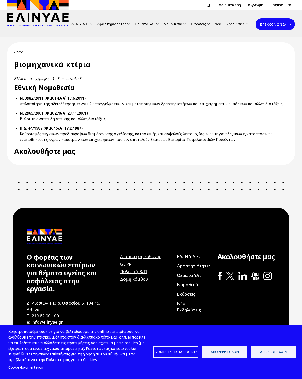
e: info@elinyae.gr (45, 322)
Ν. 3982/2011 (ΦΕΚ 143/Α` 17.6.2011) (53, 98)
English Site (280, 5)
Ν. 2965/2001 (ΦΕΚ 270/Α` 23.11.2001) (54, 113)
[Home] (39, 13)
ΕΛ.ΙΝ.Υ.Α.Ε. (79, 23)
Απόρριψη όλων (225, 352)
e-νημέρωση (230, 5)
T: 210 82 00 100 (43, 316)
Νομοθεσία (173, 23)
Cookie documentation (25, 367)
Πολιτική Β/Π (133, 271)
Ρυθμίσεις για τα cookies (176, 352)
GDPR (125, 264)
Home (18, 52)
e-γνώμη (255, 5)
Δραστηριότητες (111, 23)
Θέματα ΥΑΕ (145, 23)
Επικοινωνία (273, 24)
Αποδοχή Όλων (273, 352)
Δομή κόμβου (134, 279)
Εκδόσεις (198, 23)
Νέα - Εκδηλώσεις (229, 23)
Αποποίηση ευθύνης (140, 256)
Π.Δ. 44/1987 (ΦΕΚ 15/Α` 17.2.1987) (51, 128)
